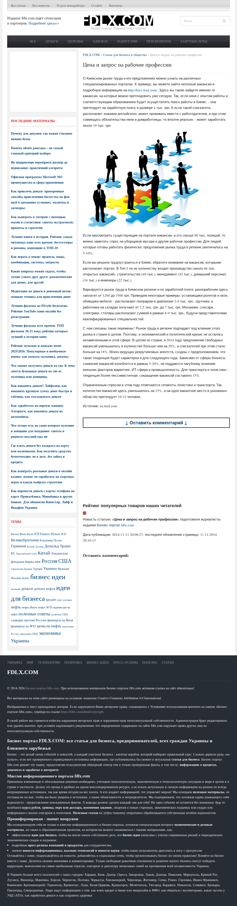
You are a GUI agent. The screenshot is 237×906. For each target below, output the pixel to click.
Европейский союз (26, 553)
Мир (30, 662)
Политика (73, 662)
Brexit (30, 534)
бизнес (25, 578)
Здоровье (75, 41)
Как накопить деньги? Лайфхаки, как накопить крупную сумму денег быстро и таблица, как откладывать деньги (41, 391)
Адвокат (100, 41)
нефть (16, 607)
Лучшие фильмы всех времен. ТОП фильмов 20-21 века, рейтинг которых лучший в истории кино (39, 331)
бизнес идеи (47, 576)
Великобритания (25, 539)
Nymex (55, 534)
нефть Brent (29, 607)
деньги (27, 588)
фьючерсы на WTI (23, 626)
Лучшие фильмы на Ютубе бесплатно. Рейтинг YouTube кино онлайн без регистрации (39, 311)
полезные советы (34, 613)
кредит (51, 599)
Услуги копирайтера (70, 5)
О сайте (96, 5)
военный (15, 589)
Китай (44, 553)
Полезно (149, 662)
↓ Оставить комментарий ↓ (156, 422)
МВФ (38, 562)
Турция (37, 569)
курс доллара (64, 599)
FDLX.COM (22, 672)
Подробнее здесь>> (43, 23)
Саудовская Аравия (21, 568)
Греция (30, 546)
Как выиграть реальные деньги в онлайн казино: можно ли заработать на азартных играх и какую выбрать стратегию (42, 476)
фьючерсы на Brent (60, 620)
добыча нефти (44, 588)
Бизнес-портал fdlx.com (42, 688)
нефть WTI (45, 607)
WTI (63, 534)
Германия (18, 546)
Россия (49, 560)
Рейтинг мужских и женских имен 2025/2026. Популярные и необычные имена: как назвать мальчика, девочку (40, 351)
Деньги (51, 41)
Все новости (41, 5)
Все (33, 41)
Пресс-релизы (125, 662)
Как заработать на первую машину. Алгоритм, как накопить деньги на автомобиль (37, 411)
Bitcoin (15, 534)
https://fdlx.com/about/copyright (82, 711)
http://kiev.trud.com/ (142, 90)
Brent (23, 534)
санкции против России (28, 620)
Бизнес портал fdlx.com (115, 525)
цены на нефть (49, 626)
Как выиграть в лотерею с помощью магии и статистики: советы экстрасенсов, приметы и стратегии (42, 222)
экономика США (29, 633)
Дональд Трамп (57, 546)
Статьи (168, 662)
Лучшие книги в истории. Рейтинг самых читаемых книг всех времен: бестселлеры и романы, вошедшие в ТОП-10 (42, 242)
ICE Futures (42, 534)
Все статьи (18, 5)
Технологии (49, 662)
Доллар (39, 546)
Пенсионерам (159, 41)
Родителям (127, 41)
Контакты (115, 5)
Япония (16, 578)
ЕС (13, 553)
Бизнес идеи (98, 662)
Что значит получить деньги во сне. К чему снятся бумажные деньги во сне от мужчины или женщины (43, 371)
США (65, 560)
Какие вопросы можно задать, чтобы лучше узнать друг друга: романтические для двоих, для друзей (41, 277)
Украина (50, 568)
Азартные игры (193, 41)
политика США (59, 614)
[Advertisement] (156, 465)
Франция (63, 569)
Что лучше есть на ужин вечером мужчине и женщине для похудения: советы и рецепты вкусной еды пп (42, 431)
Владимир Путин (51, 540)
